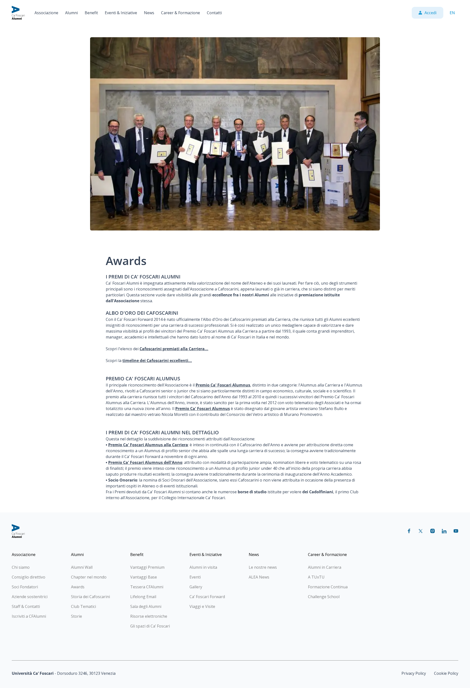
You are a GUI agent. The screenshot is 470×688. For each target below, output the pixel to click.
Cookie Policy (446, 673)
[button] (46, 13)
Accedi (430, 12)
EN (452, 12)
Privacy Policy (413, 673)
